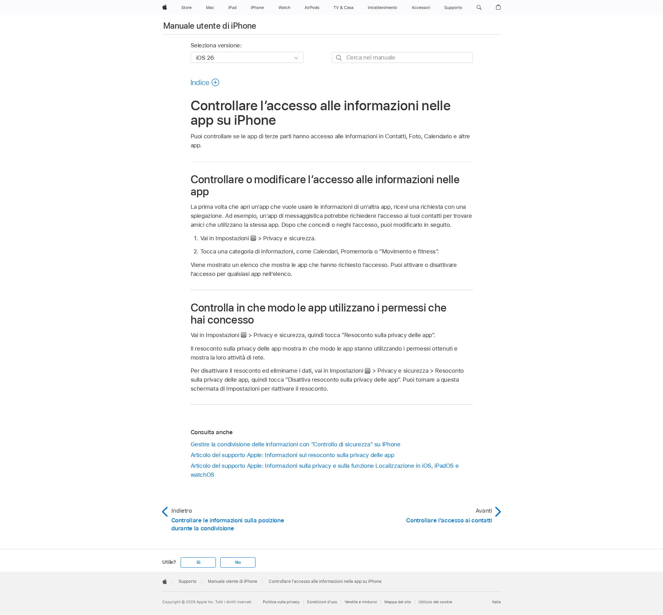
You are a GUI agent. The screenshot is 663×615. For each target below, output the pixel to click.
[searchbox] (402, 57)
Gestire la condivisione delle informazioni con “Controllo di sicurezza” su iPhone (296, 444)
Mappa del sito (397, 601)
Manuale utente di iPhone (210, 26)
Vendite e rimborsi (361, 601)
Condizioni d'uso (322, 601)
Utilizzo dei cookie (435, 601)
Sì (198, 562)
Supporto (187, 581)
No (238, 562)
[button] (479, 7)
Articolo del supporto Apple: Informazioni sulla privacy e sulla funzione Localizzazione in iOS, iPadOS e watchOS (325, 470)
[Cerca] (339, 58)
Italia (496, 601)
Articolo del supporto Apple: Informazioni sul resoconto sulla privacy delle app (292, 454)
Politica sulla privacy (281, 601)
